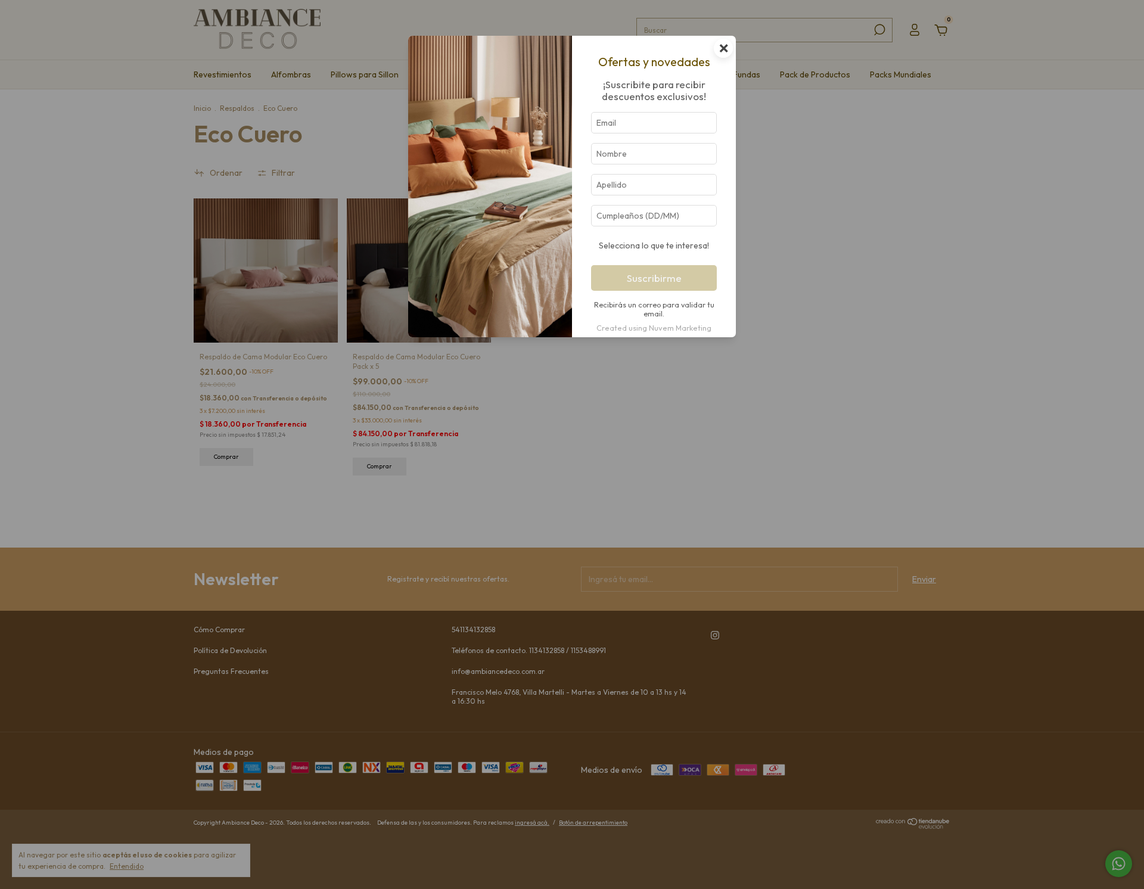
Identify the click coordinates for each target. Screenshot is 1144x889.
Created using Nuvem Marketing (653, 327)
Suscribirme (654, 278)
